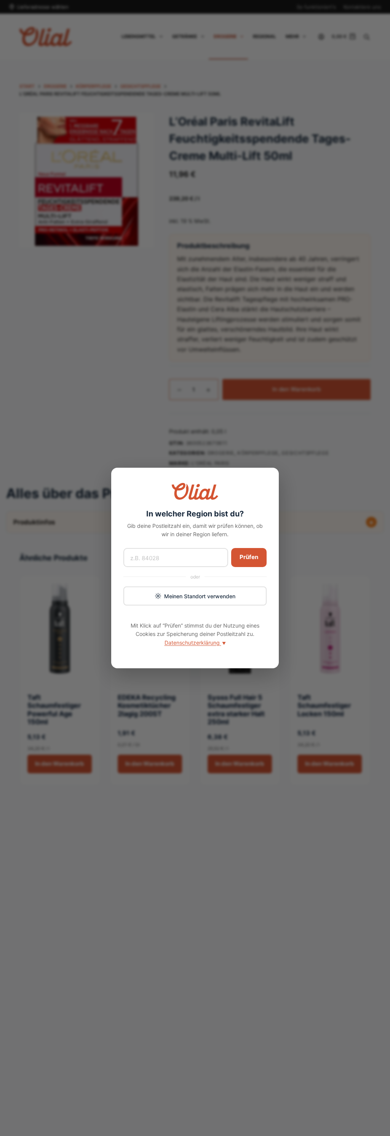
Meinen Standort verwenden (199, 596)
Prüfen (249, 557)
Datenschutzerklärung (195, 642)
